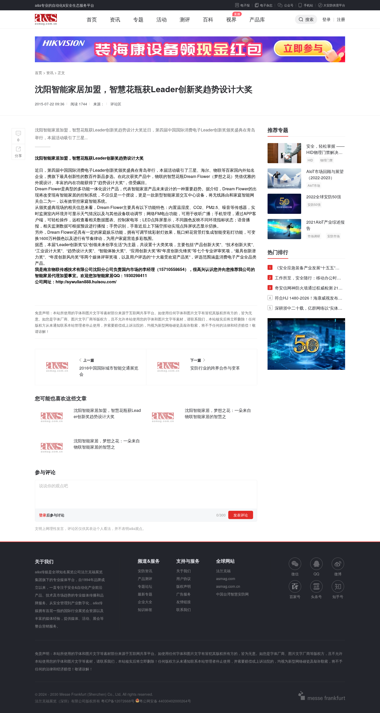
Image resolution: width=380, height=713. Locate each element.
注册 (341, 19)
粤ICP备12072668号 (117, 700)
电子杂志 (266, 5)
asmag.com (225, 578)
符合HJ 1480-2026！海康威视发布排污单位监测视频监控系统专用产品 (305, 299)
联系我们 (183, 609)
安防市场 (333, 236)
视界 (231, 19)
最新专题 (145, 594)
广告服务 (183, 594)
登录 (326, 19)
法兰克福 (223, 570)
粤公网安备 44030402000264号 (165, 700)
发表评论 (240, 515)
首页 (92, 19)
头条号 (316, 596)
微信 (295, 567)
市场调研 (314, 236)
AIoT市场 (314, 185)
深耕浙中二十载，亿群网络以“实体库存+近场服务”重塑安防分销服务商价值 (305, 309)
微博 (337, 573)
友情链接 (183, 601)
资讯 (115, 19)
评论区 (115, 103)
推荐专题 (278, 130)
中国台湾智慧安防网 (232, 594)
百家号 (295, 596)
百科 (208, 19)
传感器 (240, 207)
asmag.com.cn (228, 586)
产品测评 (145, 578)
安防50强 (314, 204)
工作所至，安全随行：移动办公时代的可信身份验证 (305, 279)
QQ (316, 573)
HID (310, 160)
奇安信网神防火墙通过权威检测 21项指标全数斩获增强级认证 (306, 289)
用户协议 (183, 578)
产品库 (257, 19)
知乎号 (337, 596)
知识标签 (145, 609)
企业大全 (145, 601)
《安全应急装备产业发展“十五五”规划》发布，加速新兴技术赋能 (304, 269)
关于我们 (183, 570)
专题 (138, 19)
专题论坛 (145, 586)
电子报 (245, 5)
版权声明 (183, 586)
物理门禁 (326, 160)
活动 (161, 19)
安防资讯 (145, 570)
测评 (185, 19)
